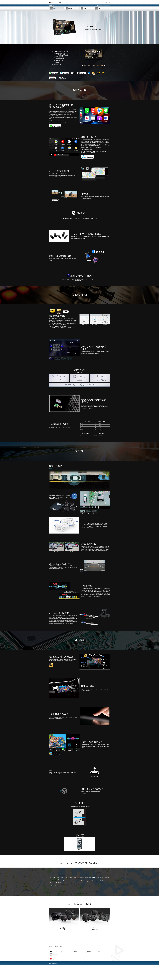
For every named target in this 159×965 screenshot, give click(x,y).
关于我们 (50, 946)
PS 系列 (87, 953)
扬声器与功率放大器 (87, 9)
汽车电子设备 (59, 948)
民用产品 (52, 959)
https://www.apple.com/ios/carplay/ (60, 122)
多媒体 (61, 951)
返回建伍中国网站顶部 (52, 948)
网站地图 (56, 946)
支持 (102, 9)
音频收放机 (75, 951)
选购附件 (61, 953)
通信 (51, 955)
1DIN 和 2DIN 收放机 (72, 9)
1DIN (73, 953)
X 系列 (86, 952)
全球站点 (61, 946)
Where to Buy (53, 886)
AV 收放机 (56, 9)
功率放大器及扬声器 (89, 951)
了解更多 (84, 793)
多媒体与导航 (64, 948)
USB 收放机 (74, 952)
